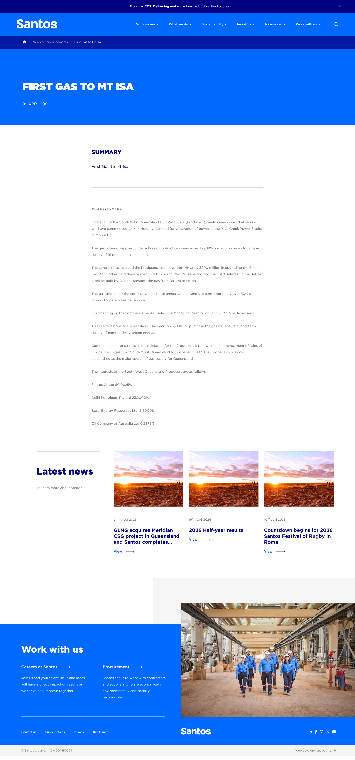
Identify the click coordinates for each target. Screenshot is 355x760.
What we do (178, 24)
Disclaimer (100, 732)
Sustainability (212, 24)
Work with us (306, 24)
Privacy (79, 732)
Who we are (145, 24)
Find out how (221, 6)
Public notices (55, 732)
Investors (244, 24)
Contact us (28, 732)
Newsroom (273, 24)
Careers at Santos (39, 666)
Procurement (116, 666)
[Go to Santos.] (24, 42)
